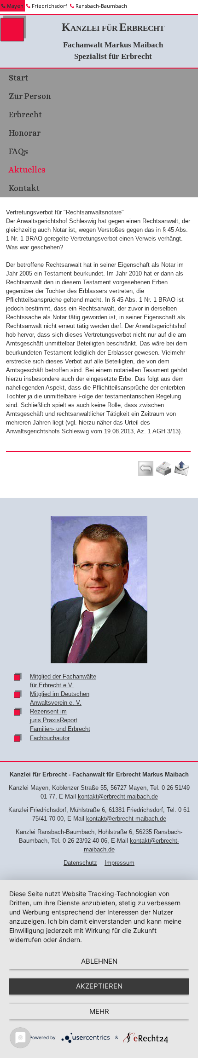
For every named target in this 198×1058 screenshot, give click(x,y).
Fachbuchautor (50, 738)
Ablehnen (99, 961)
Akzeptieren (99, 986)
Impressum (119, 862)
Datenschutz (80, 862)
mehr (99, 1011)
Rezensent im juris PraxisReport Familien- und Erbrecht (60, 720)
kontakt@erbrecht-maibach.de (118, 796)
